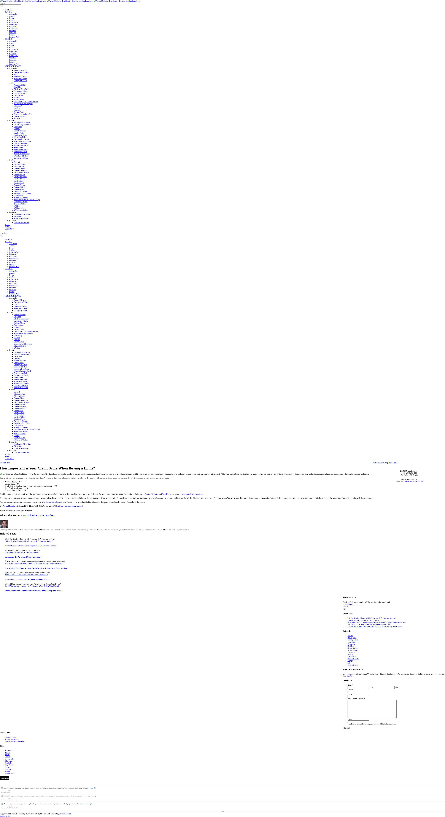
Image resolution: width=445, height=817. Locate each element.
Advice (60, 506)
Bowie (7, 755)
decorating (351, 642)
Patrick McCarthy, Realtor (12, 506)
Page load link (5, 816)
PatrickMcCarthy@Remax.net (412, 481)
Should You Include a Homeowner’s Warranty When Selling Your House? (32, 586)
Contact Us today (52, 502)
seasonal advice (353, 659)
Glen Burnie (9, 765)
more (91, 788)
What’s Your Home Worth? (14, 741)
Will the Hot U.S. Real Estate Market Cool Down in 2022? (26, 575)
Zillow (222, 811)
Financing (67, 506)
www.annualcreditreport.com (192, 494)
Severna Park (9, 773)
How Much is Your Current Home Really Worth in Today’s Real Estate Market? (34, 564)
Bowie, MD (352, 638)
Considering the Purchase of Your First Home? (22, 552)
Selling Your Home (12, 739)
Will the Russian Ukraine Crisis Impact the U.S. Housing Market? (29, 541)
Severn (7, 771)
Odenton (8, 767)
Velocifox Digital (65, 814)
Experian (154, 494)
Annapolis (8, 751)
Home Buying (77, 506)
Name (350, 685)
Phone (350, 694)
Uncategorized (353, 665)
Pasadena (8, 769)
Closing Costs (353, 640)
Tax (349, 663)
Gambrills (8, 763)
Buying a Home (10, 737)
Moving (350, 654)
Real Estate (352, 656)
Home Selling (353, 650)
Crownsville (9, 759)
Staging (350, 661)
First (371, 687)
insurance (351, 652)
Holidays (351, 646)
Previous (3, 463)
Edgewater (9, 761)
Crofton (7, 757)
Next (8, 463)
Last (396, 687)
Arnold (7, 753)
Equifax (148, 494)
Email (350, 690)
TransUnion (166, 494)
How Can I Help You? (356, 699)
